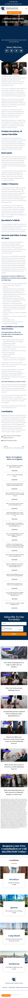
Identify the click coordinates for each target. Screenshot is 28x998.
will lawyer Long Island (4, 815)
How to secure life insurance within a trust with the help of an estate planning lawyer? (15, 594)
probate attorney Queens (15, 805)
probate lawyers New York (15, 808)
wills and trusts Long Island (20, 816)
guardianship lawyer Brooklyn (14, 825)
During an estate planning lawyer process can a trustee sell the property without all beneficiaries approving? (14, 545)
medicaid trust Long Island (17, 801)
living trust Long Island (9, 800)
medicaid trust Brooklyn (10, 801)
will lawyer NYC (15, 815)
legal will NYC (14, 799)
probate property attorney (4, 811)
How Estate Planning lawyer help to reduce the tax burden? (14, 466)
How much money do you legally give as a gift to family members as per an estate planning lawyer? (15, 524)
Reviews (18, 987)
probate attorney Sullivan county (12, 806)
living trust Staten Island (4, 801)
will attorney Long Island (19, 813)
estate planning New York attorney (19, 821)
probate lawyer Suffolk (12, 809)
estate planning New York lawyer (22, 822)
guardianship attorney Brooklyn (14, 823)
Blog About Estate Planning (11, 40)
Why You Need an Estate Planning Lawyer (15, 475)
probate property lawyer (11, 811)
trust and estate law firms (11, 820)
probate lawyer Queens (8, 808)
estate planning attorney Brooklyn (13, 822)
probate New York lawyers (4, 820)
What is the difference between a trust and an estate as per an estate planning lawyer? (14, 494)
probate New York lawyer (9, 810)
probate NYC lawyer (16, 810)
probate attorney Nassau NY (15, 804)
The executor (5, 362)
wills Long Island (7, 819)
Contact (25, 987)
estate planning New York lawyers (5, 823)
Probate (18, 436)
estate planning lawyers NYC (22, 819)
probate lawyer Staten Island (5, 809)
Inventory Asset (10, 436)
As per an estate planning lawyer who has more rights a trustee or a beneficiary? (15, 535)
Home (3, 40)
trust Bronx (8, 813)
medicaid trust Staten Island (18, 802)
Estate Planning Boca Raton (6, 818)
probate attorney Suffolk (4, 806)
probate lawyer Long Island (19, 807)
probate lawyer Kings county (12, 807)
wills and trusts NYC (8, 817)
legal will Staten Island (24, 799)
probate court (21, 420)
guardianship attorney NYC (15, 824)
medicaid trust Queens (11, 802)
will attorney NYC (6, 814)
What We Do (12, 987)
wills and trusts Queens (14, 817)
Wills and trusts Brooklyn (13, 816)
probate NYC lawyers (22, 810)
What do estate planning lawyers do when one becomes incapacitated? (14, 575)
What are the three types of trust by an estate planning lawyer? (15, 504)
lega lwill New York (9, 799)
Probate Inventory (8, 438)
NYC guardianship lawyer (15, 803)
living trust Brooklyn (3, 800)
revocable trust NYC (20, 812)
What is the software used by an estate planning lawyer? (15, 603)
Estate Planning (7, 440)
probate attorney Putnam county (7, 805)
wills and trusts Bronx (7, 816)
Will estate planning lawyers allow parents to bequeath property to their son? (15, 514)
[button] (26, 8)
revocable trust (5, 813)
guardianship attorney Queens (23, 824)
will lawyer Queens (20, 815)
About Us (5, 987)
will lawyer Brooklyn (24, 814)
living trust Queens (24, 800)
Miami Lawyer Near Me (13, 818)
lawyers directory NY (7, 812)
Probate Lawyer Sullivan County (14, 983)
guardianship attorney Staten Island (5, 825)
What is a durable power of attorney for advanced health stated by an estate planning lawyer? (14, 565)
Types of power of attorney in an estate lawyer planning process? (15, 584)
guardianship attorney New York (6, 824)
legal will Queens (18, 799)
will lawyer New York (10, 815)
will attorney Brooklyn (13, 813)
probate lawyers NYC (22, 808)
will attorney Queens (11, 814)
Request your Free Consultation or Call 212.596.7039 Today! (14, 849)
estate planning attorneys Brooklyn (20, 820)
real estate (11, 178)
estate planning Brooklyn (11, 821)
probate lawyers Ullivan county (19, 809)
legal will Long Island (3, 799)
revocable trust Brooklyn (18, 811)
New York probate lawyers (8, 803)
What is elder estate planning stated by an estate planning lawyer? (15, 555)
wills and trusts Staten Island (21, 817)
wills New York (11, 819)
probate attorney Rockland (22, 805)
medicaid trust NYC (4, 802)
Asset (4, 436)
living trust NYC (20, 800)
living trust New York (15, 800)
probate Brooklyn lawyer (4, 807)
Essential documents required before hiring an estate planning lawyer (14, 484)
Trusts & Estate (12, 8)
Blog (22, 987)
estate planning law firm (12, 9)
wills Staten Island (15, 819)
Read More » (15, 470)
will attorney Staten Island (17, 814)
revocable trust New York (13, 812)
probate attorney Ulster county (21, 806)
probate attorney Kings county (7, 804)
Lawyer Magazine (19, 818)
